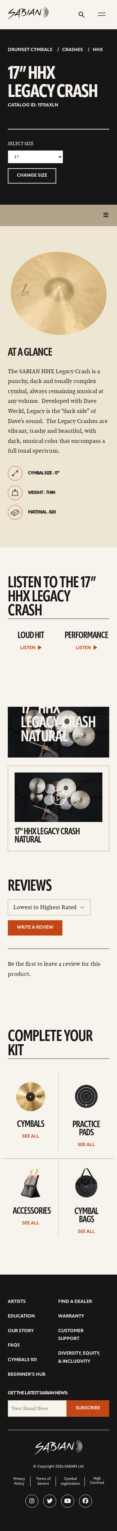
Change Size (32, 175)
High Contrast (97, 1481)
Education (21, 1316)
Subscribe (88, 1408)
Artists (17, 1301)
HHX (98, 50)
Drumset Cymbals (30, 50)
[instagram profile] (31, 1501)
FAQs (14, 1345)
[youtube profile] (67, 1501)
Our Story (21, 1331)
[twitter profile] (49, 1501)
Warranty (71, 1316)
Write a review (35, 927)
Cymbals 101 (22, 1360)
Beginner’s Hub (27, 1374)
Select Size (20, 144)
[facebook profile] (85, 1501)
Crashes (72, 50)
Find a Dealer (75, 1301)
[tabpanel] (58, 294)
